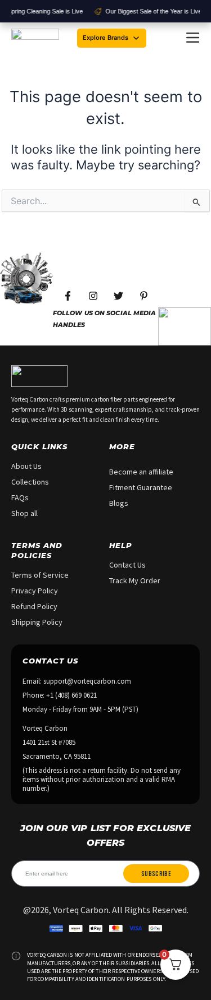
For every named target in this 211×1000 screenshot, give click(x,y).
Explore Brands (105, 38)
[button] (193, 38)
